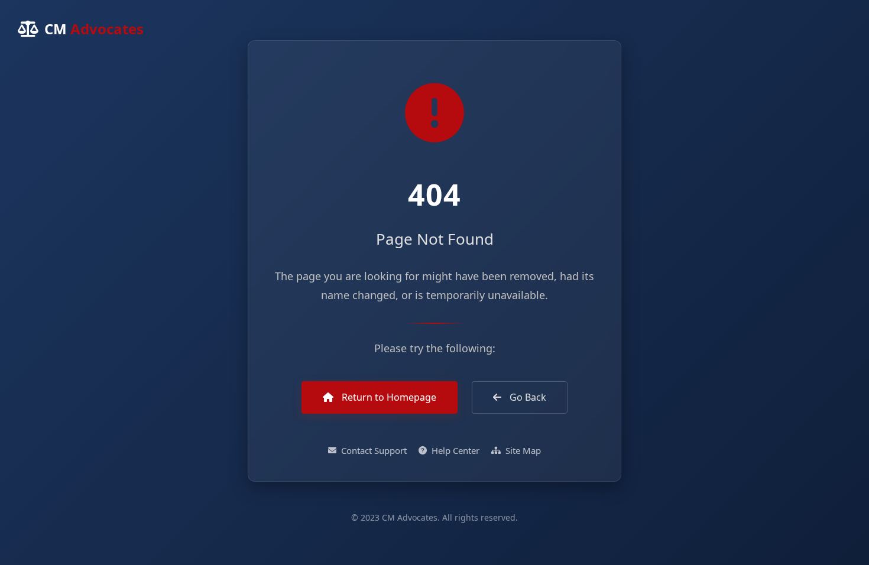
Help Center (455, 450)
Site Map (523, 450)
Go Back (526, 397)
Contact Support (374, 450)
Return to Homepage (387, 397)
